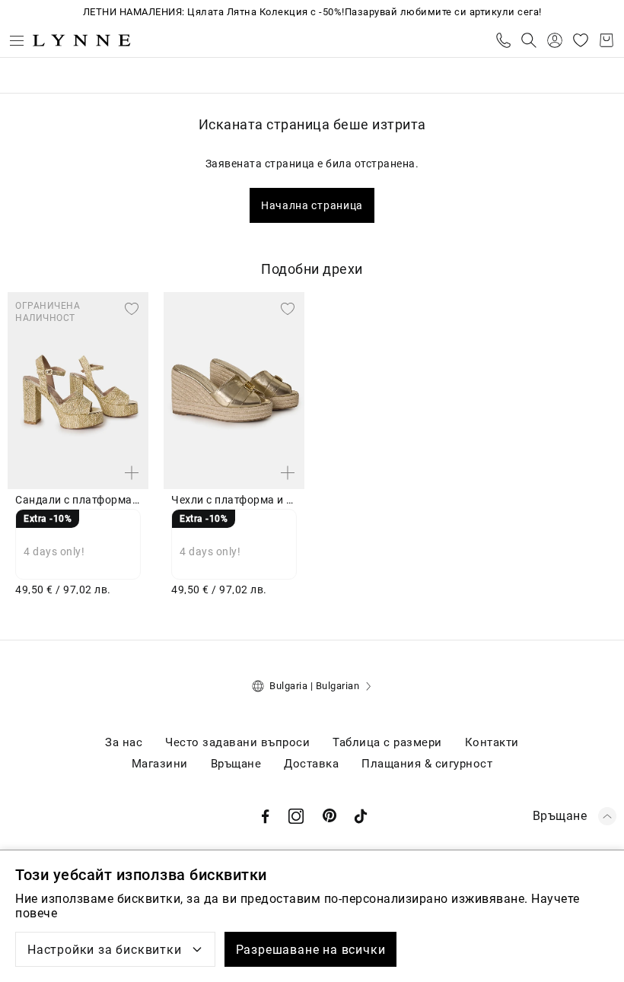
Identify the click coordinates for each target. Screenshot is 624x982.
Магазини (160, 764)
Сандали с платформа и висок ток (78, 500)
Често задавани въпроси (237, 742)
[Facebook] (265, 816)
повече (36, 913)
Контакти (492, 742)
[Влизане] (555, 40)
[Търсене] (529, 40)
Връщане (236, 764)
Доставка (311, 764)
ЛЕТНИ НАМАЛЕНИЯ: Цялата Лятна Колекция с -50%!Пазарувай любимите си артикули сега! (312, 11)
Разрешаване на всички (311, 949)
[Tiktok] (360, 816)
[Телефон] (503, 40)
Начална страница (312, 205)
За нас (123, 742)
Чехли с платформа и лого (234, 500)
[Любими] (581, 40)
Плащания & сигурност (426, 764)
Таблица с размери (387, 742)
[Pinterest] (330, 816)
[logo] (81, 40)
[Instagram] (296, 816)
